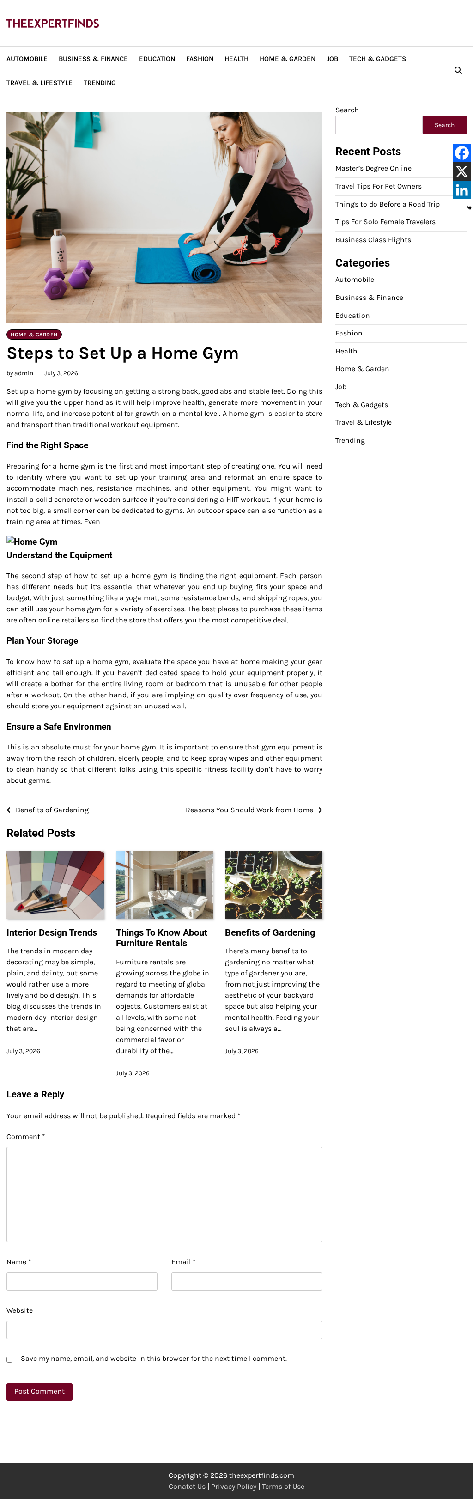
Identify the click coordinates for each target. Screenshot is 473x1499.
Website (19, 1310)
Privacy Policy (233, 1486)
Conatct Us (187, 1486)
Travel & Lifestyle (39, 83)
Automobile (27, 59)
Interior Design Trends (51, 932)
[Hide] (469, 208)
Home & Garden (287, 59)
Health (236, 59)
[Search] (458, 70)
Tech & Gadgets (377, 59)
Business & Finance (93, 59)
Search (347, 109)
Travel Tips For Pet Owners (378, 186)
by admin (19, 373)
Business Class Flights (373, 240)
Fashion (199, 59)
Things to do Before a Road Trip (387, 204)
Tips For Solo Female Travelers (385, 222)
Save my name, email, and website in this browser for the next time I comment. (154, 1358)
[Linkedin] (462, 190)
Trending (100, 83)
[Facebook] (462, 153)
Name (18, 1261)
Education (157, 59)
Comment (25, 1136)
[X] (462, 171)
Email (183, 1261)
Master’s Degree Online (373, 168)
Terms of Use (283, 1486)
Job (332, 59)
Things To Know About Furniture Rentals (161, 938)
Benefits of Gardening (270, 932)
